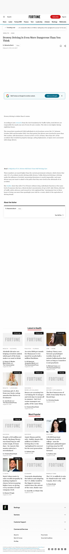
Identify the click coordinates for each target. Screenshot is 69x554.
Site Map (16, 541)
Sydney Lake (30, 451)
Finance (26, 22)
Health (6, 33)
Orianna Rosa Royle (33, 407)
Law (47, 348)
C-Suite (5, 473)
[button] (4, 22)
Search (9, 17)
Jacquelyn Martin (30, 363)
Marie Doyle (6, 363)
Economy (28, 473)
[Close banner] (62, 96)
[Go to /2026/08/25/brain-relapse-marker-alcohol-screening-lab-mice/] (13, 339)
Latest (10, 22)
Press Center (44, 535)
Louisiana (14, 388)
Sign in (64, 17)
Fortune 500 (18, 22)
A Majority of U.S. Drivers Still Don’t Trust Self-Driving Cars (27, 168)
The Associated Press (32, 365)
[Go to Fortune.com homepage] (34, 16)
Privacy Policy (5, 548)
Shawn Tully (39, 491)
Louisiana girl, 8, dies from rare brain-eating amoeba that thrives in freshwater (11, 394)
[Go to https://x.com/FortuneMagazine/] (52, 549)
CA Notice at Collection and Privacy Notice (16, 548)
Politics (28, 348)
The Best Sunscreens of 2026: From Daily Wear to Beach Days (55, 394)
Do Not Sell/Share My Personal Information (31, 548)
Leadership (39, 22)
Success (28, 388)
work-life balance (32, 390)
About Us (16, 535)
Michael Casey (53, 366)
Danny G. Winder (10, 361)
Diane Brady (52, 484)
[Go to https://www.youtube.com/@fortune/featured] (65, 549)
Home (4, 22)
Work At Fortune (18, 538)
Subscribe (55, 17)
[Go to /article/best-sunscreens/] (56, 378)
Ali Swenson (30, 361)
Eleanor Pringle (9, 493)
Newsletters (51, 473)
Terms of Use (40, 547)
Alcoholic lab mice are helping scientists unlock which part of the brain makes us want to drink (12, 354)
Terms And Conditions (46, 538)
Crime (53, 348)
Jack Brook (8, 401)
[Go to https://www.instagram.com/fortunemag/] (59, 549)
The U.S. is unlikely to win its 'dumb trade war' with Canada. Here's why (56, 478)
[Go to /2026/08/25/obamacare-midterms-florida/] (34, 339)
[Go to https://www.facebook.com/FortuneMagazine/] (49, 549)
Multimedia (62, 22)
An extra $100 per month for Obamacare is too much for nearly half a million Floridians (34, 354)
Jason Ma (29, 491)
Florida (36, 348)
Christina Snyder (53, 400)
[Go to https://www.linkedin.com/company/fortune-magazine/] (55, 549)
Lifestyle (47, 22)
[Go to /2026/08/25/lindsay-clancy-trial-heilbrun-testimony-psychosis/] (56, 339)
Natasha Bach (9, 45)
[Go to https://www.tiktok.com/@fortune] (62, 549)
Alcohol (13, 348)
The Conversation (8, 365)
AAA (12, 33)
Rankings (54, 22)
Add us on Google (52, 96)
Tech (32, 22)
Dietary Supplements (54, 390)
